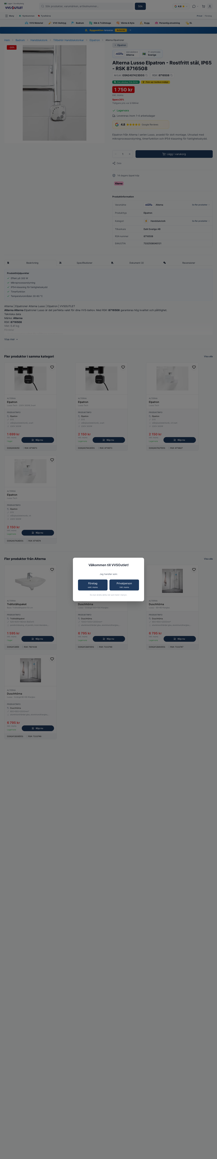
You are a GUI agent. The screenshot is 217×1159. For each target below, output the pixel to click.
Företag (93, 585)
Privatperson (124, 585)
